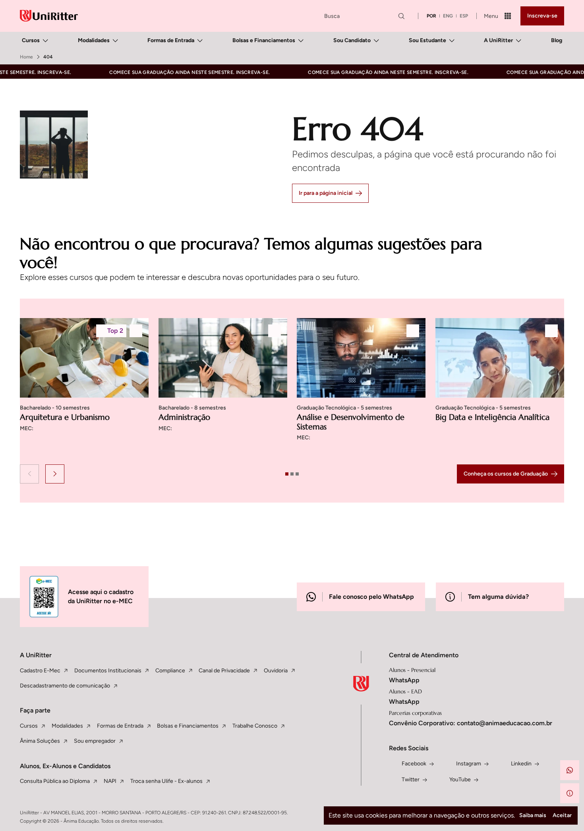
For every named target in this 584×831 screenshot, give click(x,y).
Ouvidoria (276, 670)
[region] (292, 389)
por (431, 16)
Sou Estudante (427, 40)
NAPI (110, 781)
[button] (29, 473)
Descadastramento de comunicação (65, 685)
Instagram (468, 763)
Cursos (31, 40)
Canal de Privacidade (224, 670)
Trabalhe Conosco (254, 725)
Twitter (411, 779)
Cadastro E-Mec (40, 670)
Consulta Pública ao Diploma (55, 781)
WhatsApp (404, 680)
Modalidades (94, 40)
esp (464, 16)
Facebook (414, 763)
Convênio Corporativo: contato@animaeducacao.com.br (470, 723)
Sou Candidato (352, 40)
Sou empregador (95, 741)
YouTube (460, 779)
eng (448, 16)
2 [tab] (292, 474)
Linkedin (521, 763)
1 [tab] (286, 474)
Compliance (170, 670)
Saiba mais (532, 815)
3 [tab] (297, 474)
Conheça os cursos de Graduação (506, 473)
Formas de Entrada (170, 40)
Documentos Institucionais (107, 670)
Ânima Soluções (40, 741)
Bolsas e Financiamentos (263, 40)
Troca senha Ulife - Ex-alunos (166, 781)
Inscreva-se (542, 15)
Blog (556, 40)
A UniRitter (498, 40)
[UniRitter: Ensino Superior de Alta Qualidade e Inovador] (49, 15)
